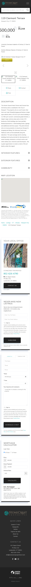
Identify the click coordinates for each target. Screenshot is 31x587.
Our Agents (6, 289)
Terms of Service (10, 431)
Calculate (12, 480)
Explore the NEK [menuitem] (15, 532)
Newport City (25, 223)
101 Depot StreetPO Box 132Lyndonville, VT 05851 (15, 548)
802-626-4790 (11, 273)
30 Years (7, 452)
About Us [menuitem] (15, 534)
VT (13, 223)
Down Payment (8, 464)
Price (5, 457)
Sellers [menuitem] (16, 529)
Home (3, 223)
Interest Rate (7, 470)
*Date (5, 374)
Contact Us (12, 285)
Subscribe (12, 340)
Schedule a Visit (21, 356)
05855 (5, 225)
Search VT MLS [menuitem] (15, 524)
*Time (5, 380)
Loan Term (7, 449)
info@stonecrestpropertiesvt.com (15, 555)
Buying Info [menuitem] (15, 527)
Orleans (17, 223)
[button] (28, 10)
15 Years (14, 452)
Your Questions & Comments (11, 387)
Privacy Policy (16, 333)
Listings (8, 223)
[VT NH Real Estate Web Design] (15, 573)
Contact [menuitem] (15, 536)
